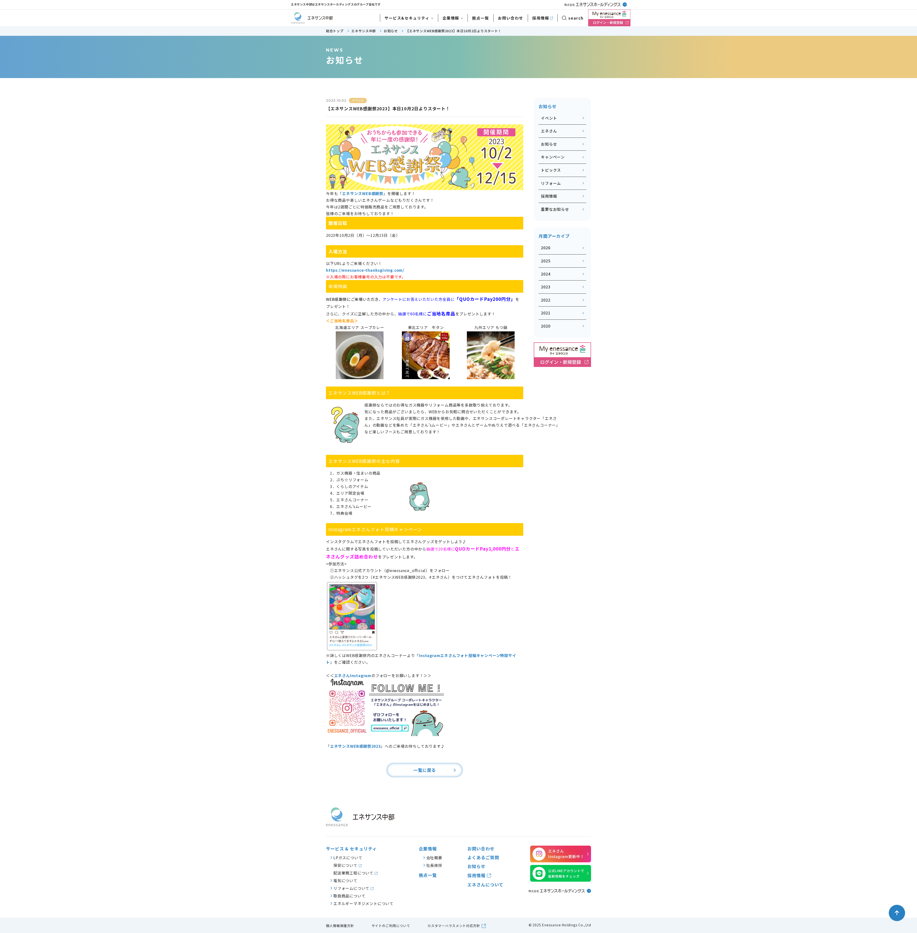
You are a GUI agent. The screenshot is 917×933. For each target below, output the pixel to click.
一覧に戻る (424, 770)
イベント (549, 118)
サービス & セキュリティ (351, 849)
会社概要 (434, 857)
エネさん (549, 131)
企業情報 (451, 18)
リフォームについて (352, 888)
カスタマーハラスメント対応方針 (453, 925)
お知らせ (549, 144)
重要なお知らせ (555, 209)
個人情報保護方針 (340, 925)
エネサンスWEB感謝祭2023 (355, 746)
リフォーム (551, 183)
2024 (545, 274)
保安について (346, 865)
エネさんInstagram (352, 675)
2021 (545, 313)
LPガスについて (347, 857)
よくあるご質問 (483, 857)
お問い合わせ (510, 18)
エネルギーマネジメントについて (363, 903)
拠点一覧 (480, 18)
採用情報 (540, 18)
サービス (407, 18)
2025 (545, 261)
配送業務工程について (354, 873)
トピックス (551, 170)
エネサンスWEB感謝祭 (362, 193)
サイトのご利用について (391, 925)
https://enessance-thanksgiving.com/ (365, 270)
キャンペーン (553, 157)
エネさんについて (485, 885)
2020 (545, 326)
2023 (545, 287)
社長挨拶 (434, 865)
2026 (545, 247)
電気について (345, 880)
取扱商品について (349, 896)
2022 (545, 300)
